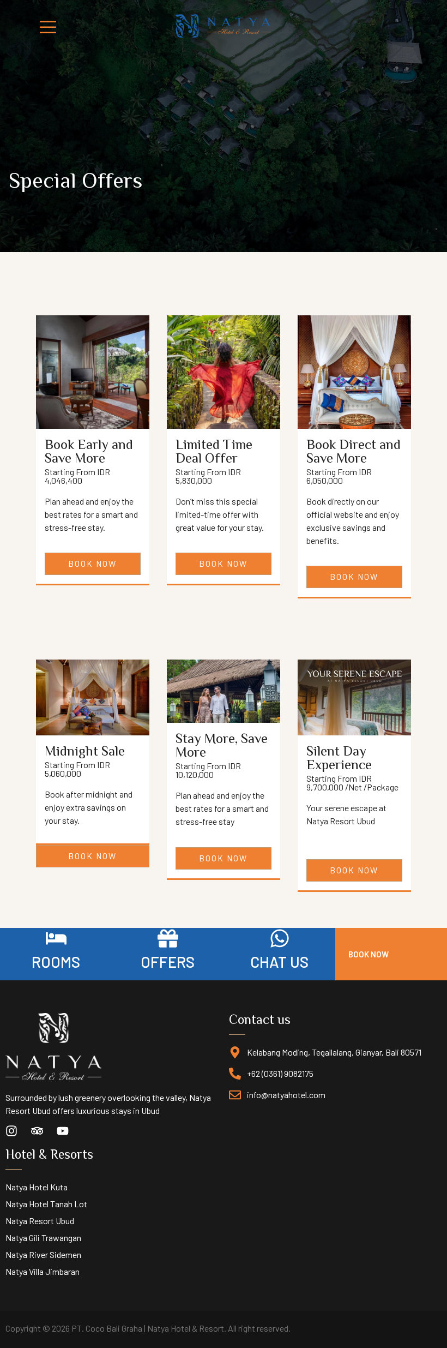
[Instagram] (11, 1131)
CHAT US (279, 961)
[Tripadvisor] (37, 1131)
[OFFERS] (168, 938)
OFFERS (168, 961)
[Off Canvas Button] (38, 28)
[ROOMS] (56, 938)
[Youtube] (63, 1131)
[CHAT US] (279, 938)
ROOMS (56, 961)
